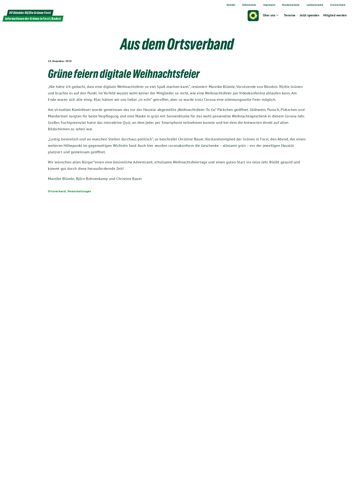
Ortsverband (57, 191)
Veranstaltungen (79, 191)
